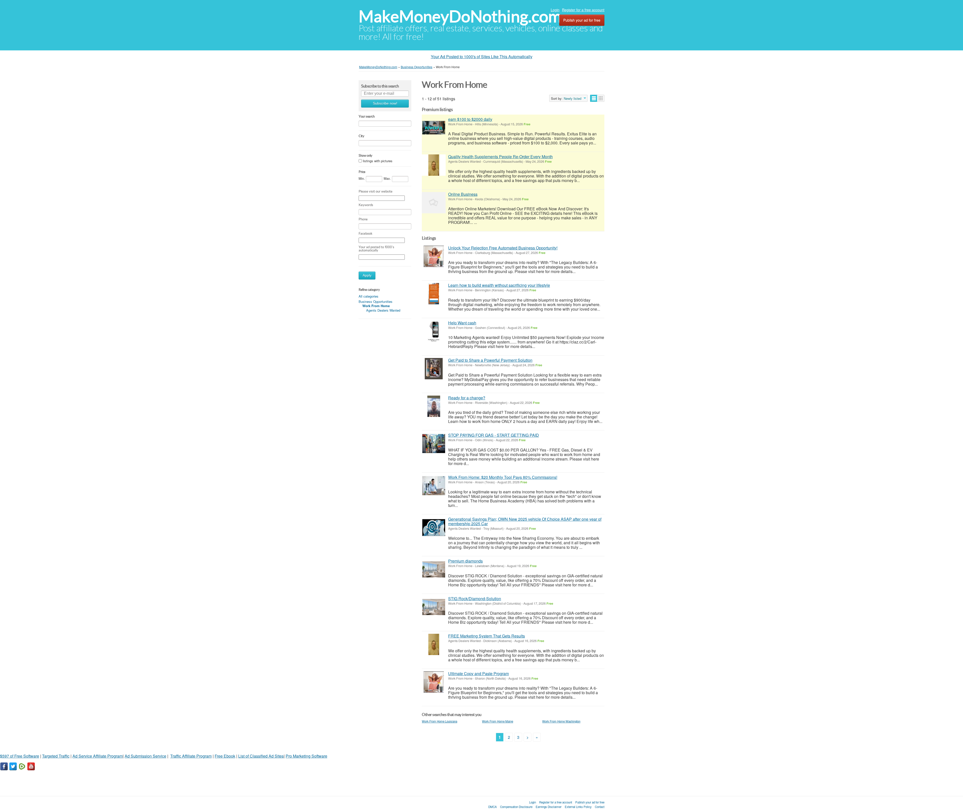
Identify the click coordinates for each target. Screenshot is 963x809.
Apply (367, 275)
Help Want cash (462, 323)
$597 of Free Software (19, 756)
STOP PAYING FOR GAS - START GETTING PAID (493, 435)
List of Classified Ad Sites (261, 756)
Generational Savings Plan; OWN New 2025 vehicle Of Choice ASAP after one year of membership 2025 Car (524, 521)
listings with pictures (377, 160)
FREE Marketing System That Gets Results (486, 636)
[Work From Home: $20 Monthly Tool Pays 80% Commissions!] (434, 485)
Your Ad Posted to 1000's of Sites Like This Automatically (481, 56)
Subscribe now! (385, 103)
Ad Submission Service (145, 756)
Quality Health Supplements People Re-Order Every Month (500, 156)
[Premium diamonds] (434, 569)
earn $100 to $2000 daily (470, 119)
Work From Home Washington (561, 721)
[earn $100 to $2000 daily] (434, 127)
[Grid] (600, 98)
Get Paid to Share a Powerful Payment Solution (490, 360)
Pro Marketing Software (306, 756)
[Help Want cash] (434, 331)
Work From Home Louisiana (439, 721)
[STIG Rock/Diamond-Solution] (434, 607)
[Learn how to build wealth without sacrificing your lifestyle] (434, 293)
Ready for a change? (466, 398)
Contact (599, 807)
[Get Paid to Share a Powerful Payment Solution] (434, 368)
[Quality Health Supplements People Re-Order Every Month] (434, 165)
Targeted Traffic (55, 756)
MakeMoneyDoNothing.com (460, 16)
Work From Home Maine (497, 721)
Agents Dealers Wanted (383, 310)
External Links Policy (578, 807)
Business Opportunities (375, 301)
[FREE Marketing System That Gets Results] (434, 644)
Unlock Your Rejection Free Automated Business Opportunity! (502, 248)
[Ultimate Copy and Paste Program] (434, 682)
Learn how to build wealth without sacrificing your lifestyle (499, 285)
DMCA (492, 807)
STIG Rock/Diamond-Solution (474, 598)
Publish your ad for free (581, 20)
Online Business (462, 194)
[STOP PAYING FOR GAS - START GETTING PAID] (434, 443)
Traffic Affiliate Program (191, 756)
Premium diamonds (465, 561)
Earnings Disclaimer (548, 807)
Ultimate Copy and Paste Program (478, 673)
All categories (368, 296)
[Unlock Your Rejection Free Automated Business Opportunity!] (434, 256)
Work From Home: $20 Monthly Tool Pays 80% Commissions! (502, 477)
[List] (593, 98)
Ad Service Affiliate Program (97, 756)
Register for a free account (583, 9)
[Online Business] (434, 202)
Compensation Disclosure (516, 807)
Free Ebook (225, 756)
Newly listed (572, 98)
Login (555, 9)
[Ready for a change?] (434, 406)
